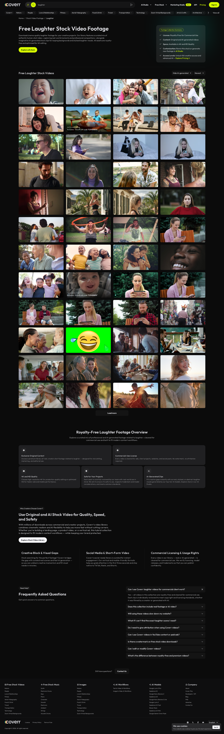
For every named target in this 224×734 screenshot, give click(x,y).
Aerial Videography (11, 699)
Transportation (9, 708)
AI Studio (144, 5)
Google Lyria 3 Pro (155, 688)
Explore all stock (28, 50)
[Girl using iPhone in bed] (182, 147)
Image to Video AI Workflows (122, 691)
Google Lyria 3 (154, 702)
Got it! (216, 727)
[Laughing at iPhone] (182, 229)
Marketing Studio (180, 5)
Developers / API (191, 694)
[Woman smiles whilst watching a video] (88, 312)
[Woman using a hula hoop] (88, 229)
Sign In (214, 5)
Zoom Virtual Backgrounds (13, 713)
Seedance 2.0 (153, 697)
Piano (42, 697)
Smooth (43, 702)
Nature (7, 688)
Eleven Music (153, 708)
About (187, 688)
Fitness (7, 697)
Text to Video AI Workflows (121, 688)
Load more (112, 413)
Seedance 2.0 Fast (155, 705)
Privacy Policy (37, 722)
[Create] (28, 4)
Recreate (135, 129)
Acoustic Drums (46, 713)
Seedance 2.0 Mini (155, 711)
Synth (42, 688)
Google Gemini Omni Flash (157, 713)
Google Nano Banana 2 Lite (158, 699)
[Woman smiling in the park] (182, 202)
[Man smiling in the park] (41, 147)
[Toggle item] (202, 589)
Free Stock (159, 5)
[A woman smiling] (88, 174)
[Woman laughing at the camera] (135, 202)
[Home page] (12, 4)
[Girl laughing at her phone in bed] (135, 147)
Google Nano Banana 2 (156, 694)
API (195, 5)
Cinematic (44, 699)
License (27, 722)
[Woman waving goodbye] (41, 202)
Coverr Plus (189, 691)
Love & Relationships (11, 694)
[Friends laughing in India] (41, 229)
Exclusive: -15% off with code (82, 129)
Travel (7, 705)
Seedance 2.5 (153, 691)
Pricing (203, 5)
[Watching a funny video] (135, 285)
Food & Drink (9, 702)
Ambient (43, 708)
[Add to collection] (155, 110)
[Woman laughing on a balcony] (88, 202)
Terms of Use (48, 722)
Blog (187, 697)
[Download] (155, 129)
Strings (43, 711)
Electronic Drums (46, 691)
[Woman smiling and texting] (88, 147)
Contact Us (121, 671)
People (7, 691)
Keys (42, 694)
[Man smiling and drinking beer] (41, 174)
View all (216, 13)
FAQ (187, 699)
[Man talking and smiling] (135, 229)
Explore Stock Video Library (32, 540)
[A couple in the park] (135, 174)
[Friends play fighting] (135, 119)
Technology (8, 711)
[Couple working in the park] (41, 312)
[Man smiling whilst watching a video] (135, 312)
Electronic (44, 705)
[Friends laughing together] (182, 174)
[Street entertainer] (182, 312)
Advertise (188, 702)
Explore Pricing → (183, 58)
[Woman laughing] (182, 285)
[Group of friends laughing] (182, 119)
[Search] (33, 4)
